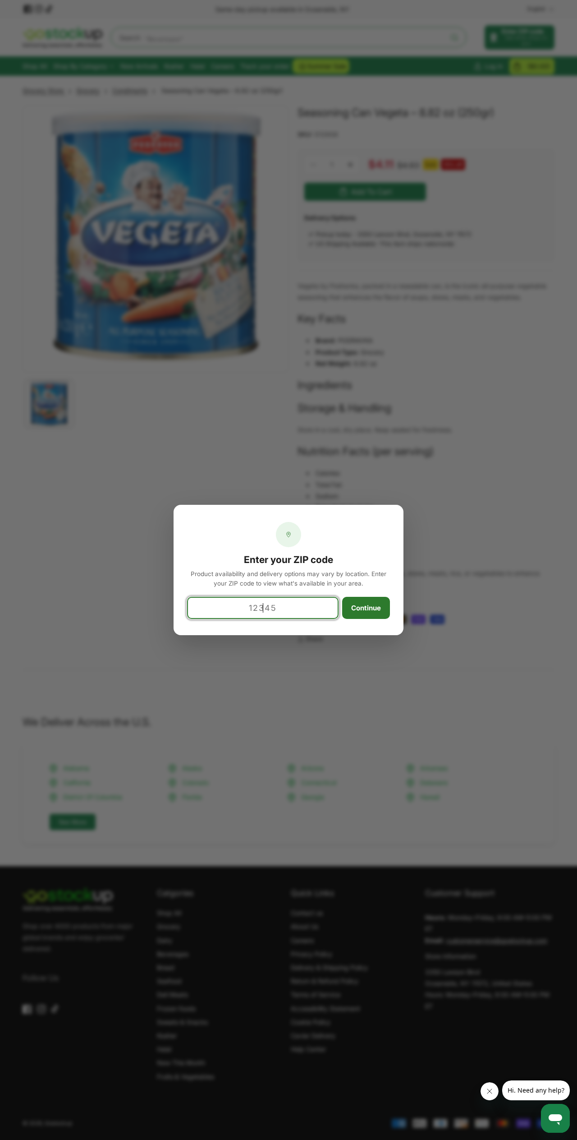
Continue (366, 608)
